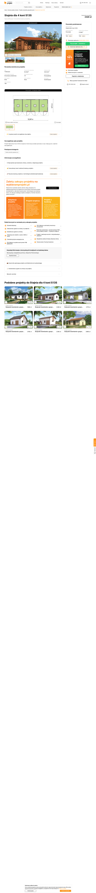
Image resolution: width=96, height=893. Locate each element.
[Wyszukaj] (29, 3)
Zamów (83, 36)
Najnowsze (48, 7)
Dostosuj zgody (31, 890)
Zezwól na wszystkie (65, 890)
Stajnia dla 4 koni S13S (39, 10)
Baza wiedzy (55, 2)
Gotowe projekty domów (13, 10)
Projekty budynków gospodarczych (26, 10)
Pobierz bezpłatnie (53, 134)
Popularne (56, 7)
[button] (87, 887)
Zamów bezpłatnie (53, 168)
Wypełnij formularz (13, 255)
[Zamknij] (93, 872)
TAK (88, 881)
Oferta (41, 2)
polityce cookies (62, 888)
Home (5, 10)
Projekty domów (28, 7)
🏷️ (67, 7)
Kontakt (62, 2)
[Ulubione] (90, 2)
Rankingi (47, 2)
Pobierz (70, 36)
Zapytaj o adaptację (78, 76)
